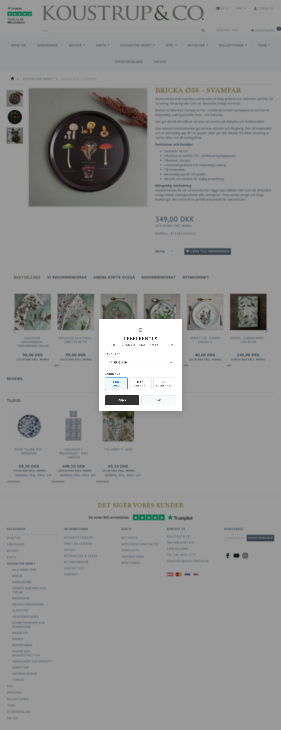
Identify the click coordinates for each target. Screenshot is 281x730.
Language (112, 354)
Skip (159, 400)
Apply (122, 400)
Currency (113, 373)
